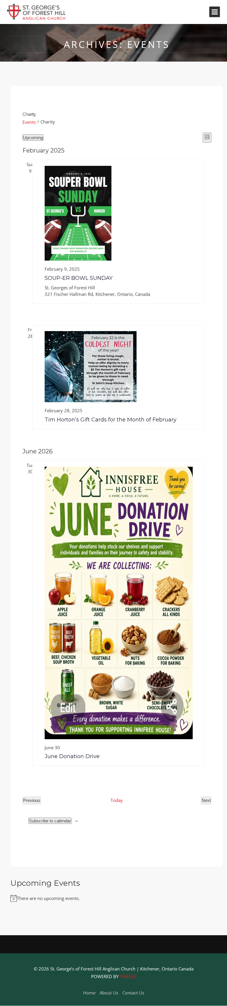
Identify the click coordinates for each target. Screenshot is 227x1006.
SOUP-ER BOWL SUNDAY (79, 278)
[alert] (116, 898)
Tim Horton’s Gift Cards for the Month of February (110, 419)
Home (89, 993)
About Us (109, 993)
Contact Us (133, 993)
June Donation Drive (72, 756)
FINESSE (128, 976)
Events (29, 122)
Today (117, 800)
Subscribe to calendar (50, 820)
